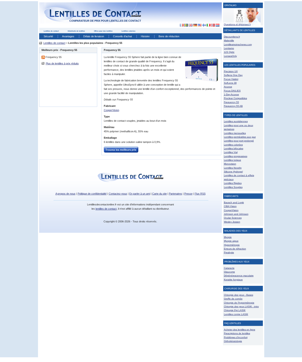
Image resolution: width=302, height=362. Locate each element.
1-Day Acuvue (231, 94)
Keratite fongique (233, 279)
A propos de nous (65, 193)
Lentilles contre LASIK (236, 314)
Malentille (229, 40)
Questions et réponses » (237, 24)
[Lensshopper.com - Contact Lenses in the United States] (199, 25)
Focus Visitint (231, 79)
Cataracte (229, 268)
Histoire (145, 36)
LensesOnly (230, 56)
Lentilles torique (232, 160)
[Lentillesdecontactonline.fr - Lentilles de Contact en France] (180, 25)
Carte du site (159, 193)
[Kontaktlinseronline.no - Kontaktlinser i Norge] (213, 25)
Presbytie (229, 252)
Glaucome (229, 271)
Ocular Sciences (233, 217)
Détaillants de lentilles (76, 31)
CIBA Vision (230, 206)
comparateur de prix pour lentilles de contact (105, 20)
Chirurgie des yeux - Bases (238, 295)
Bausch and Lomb (234, 202)
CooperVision (111, 110)
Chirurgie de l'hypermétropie (239, 302)
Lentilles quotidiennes (236, 121)
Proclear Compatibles (235, 98)
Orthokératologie (233, 341)
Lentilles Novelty (233, 167)
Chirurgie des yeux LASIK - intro (241, 306)
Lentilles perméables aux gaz (240, 137)
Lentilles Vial (231, 152)
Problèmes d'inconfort (235, 337)
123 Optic (229, 52)
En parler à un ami (139, 193)
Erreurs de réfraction (235, 248)
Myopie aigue (231, 241)
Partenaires (175, 193)
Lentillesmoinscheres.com (238, 44)
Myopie (228, 237)
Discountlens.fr (232, 36)
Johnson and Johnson (236, 214)
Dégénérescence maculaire (239, 275)
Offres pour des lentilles (103, 31)
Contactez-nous (118, 193)
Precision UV (231, 71)
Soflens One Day (233, 75)
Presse (188, 193)
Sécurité (48, 36)
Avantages (68, 36)
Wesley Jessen (232, 222)
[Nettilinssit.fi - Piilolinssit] (204, 25)
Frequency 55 (231, 102)
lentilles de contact (106, 208)
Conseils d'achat (122, 36)
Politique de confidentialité (92, 193)
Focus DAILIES (232, 90)
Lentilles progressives (235, 156)
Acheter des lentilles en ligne (239, 329)
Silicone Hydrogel (233, 171)
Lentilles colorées (128, 31)
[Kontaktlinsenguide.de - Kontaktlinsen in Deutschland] (195, 25)
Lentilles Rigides (233, 183)
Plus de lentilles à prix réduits (62, 63)
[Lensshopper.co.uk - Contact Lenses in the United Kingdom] (190, 25)
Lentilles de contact (51, 31)
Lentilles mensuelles (235, 133)
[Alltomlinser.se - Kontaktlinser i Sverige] (186, 25)
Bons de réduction (169, 36)
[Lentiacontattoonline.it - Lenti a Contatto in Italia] (208, 25)
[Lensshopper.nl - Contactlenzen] (217, 25)
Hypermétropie (232, 245)
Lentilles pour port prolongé (239, 140)
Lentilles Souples (233, 187)
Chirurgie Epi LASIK (235, 310)
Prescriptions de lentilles (237, 333)
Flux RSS (200, 193)
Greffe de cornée (233, 298)
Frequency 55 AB (233, 106)
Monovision (230, 163)
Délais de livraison (93, 36)
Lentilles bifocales (233, 148)
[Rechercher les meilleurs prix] (121, 149)
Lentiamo (229, 48)
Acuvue (228, 86)
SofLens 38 (230, 83)
